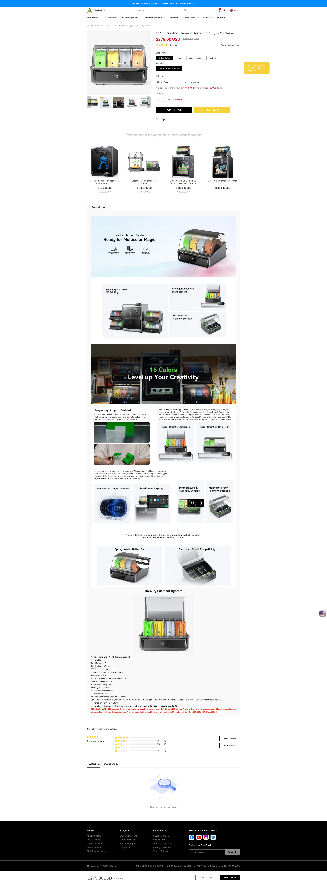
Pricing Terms (159, 839)
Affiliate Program (128, 843)
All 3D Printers (94, 836)
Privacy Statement (162, 847)
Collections (101, 26)
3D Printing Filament (97, 851)
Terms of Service (161, 851)
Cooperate (125, 847)
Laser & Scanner (94, 843)
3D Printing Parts (95, 847)
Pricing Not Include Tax (230, 45)
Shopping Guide (161, 836)
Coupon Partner (128, 839)
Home (92, 26)
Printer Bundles (94, 839)
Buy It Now (212, 110)
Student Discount (128, 836)
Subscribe (233, 852)
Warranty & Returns (162, 843)
